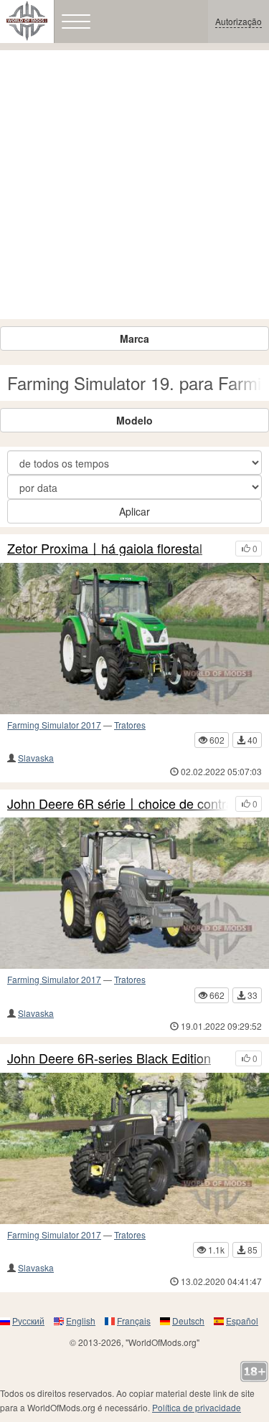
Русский (28, 1320)
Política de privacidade (196, 1407)
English (80, 1320)
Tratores (130, 725)
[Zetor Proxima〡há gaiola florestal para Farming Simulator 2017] (134, 638)
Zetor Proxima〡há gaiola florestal (104, 548)
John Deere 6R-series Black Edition (109, 1058)
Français (134, 1320)
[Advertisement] (134, 184)
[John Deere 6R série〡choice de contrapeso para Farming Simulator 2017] (134, 893)
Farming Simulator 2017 (54, 725)
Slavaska (36, 758)
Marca (134, 338)
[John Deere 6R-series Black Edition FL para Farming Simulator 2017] (134, 1148)
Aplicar (134, 511)
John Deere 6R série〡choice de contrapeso (117, 804)
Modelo (134, 420)
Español (242, 1320)
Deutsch (188, 1320)
